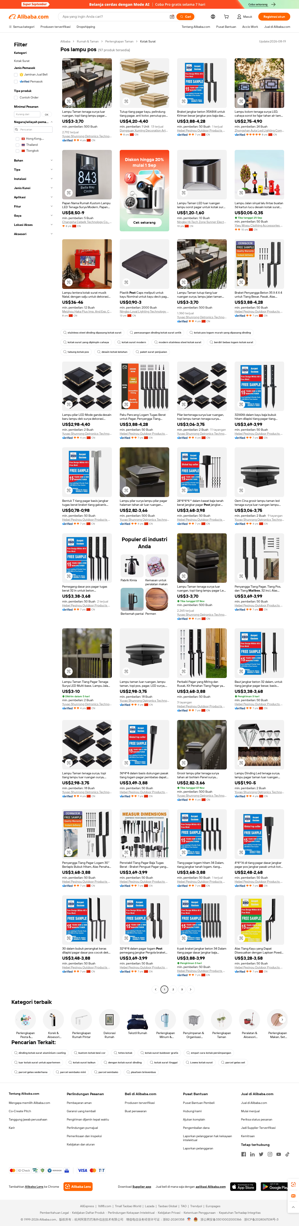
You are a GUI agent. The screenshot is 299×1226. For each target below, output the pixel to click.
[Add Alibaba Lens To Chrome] (78, 1186)
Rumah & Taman (88, 41)
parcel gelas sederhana (33, 1072)
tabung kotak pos (78, 351)
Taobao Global (167, 1206)
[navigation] (33, 516)
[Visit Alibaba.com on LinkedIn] (252, 1154)
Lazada (149, 1206)
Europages (213, 1206)
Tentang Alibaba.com (24, 1093)
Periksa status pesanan (256, 1119)
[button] (172, 16)
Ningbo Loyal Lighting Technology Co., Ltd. (144, 311)
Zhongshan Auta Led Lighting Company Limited (259, 130)
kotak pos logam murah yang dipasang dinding (222, 332)
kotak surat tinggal (166, 1062)
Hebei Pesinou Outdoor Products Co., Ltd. (202, 130)
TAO (183, 1206)
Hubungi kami (192, 1111)
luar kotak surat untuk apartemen (39, 1062)
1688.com (104, 1206)
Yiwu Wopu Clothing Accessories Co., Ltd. (259, 225)
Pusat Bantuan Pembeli (199, 1103)
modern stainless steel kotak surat (180, 342)
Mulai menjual (250, 1111)
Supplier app (141, 1186)
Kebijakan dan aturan (81, 1144)
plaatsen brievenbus (143, 1072)
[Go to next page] (191, 989)
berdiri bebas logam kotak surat (233, 342)
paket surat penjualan (153, 351)
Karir (12, 1127)
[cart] (227, 17)
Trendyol (196, 1206)
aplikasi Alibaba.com (211, 1186)
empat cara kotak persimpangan (211, 1052)
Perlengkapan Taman (119, 41)
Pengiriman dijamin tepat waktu (88, 1119)
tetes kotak (125, 1052)
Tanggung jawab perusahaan (28, 1119)
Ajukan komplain (194, 1119)
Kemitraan (248, 1136)
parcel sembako (108, 1072)
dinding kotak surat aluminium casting (42, 1052)
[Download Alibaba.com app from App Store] (243, 1186)
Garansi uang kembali (81, 1111)
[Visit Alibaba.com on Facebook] (243, 1154)
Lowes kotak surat (201, 1062)
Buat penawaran (136, 1111)
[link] (293, 1184)
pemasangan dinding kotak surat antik (157, 332)
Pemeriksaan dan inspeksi (84, 1136)
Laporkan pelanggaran (198, 1148)
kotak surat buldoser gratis (161, 1052)
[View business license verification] (189, 1219)
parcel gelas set (235, 1062)
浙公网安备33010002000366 (221, 1219)
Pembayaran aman (79, 1103)
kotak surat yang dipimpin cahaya (88, 342)
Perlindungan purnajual (82, 1127)
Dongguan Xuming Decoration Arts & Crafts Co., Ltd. (144, 130)
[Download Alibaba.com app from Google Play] (275, 1186)
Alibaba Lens (34, 1186)
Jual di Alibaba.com (254, 1103)
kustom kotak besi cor (92, 1052)
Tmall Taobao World (128, 1206)
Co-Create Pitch (20, 1111)
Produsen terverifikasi (140, 1103)
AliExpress (87, 1206)
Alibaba (65, 41)
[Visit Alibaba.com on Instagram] (270, 1154)
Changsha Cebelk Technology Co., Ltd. (87, 222)
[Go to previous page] (156, 989)
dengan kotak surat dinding (125, 1062)
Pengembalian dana (196, 1127)
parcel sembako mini (73, 1072)
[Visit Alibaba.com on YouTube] (278, 1154)
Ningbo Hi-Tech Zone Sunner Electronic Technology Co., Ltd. (202, 222)
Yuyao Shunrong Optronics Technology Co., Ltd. (87, 136)
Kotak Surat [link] (148, 41)
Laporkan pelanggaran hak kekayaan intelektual (207, 1138)
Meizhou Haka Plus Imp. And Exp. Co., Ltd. (87, 311)
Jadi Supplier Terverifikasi (258, 1127)
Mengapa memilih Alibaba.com (29, 1103)
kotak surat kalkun (84, 1062)
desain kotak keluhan (114, 351)
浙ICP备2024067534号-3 (261, 1219)
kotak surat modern (134, 342)
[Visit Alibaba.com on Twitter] (261, 1154)
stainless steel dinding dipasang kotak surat (94, 332)
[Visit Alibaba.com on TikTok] (287, 1154)
